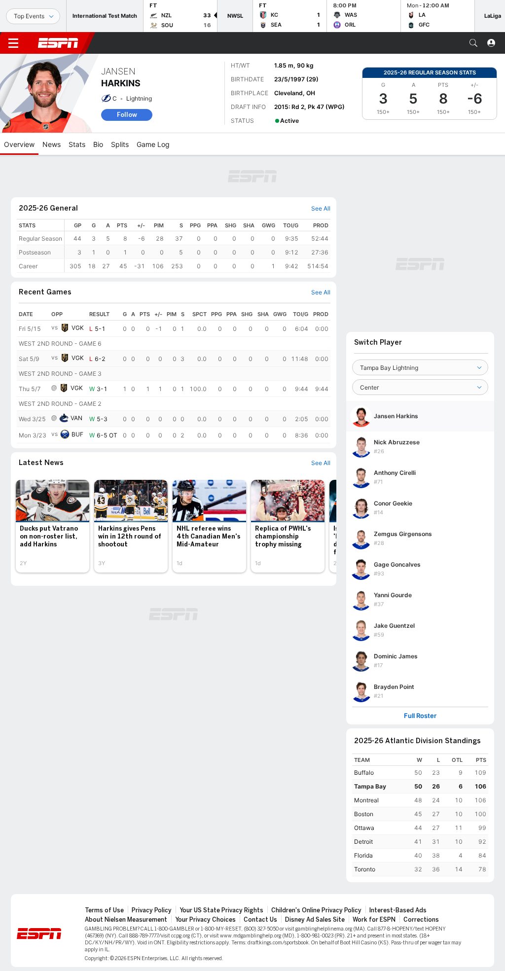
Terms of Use (104, 910)
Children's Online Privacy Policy (316, 910)
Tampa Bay (370, 786)
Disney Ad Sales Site (315, 919)
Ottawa (364, 827)
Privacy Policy (152, 910)
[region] (197, 246)
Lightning (139, 98)
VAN (76, 418)
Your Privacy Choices (205, 919)
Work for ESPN (374, 919)
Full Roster (420, 715)
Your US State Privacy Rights (221, 910)
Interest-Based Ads (398, 910)
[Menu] (13, 43)
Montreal (366, 800)
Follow (127, 114)
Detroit (363, 841)
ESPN (58, 43)
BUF (77, 434)
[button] (473, 43)
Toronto (364, 869)
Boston (363, 814)
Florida (363, 855)
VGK (78, 327)
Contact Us (260, 919)
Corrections (421, 919)
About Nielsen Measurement (126, 919)
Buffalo (364, 772)
